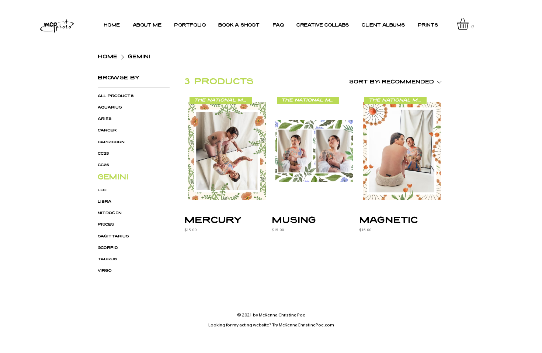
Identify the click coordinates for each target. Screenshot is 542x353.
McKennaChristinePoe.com (306, 325)
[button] (469, 24)
